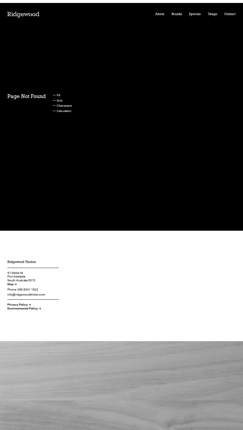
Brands (177, 14)
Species (195, 14)
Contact (230, 14)
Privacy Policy (17, 304)
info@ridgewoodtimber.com (26, 294)
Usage (212, 14)
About (159, 14)
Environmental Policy (22, 308)
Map (10, 284)
